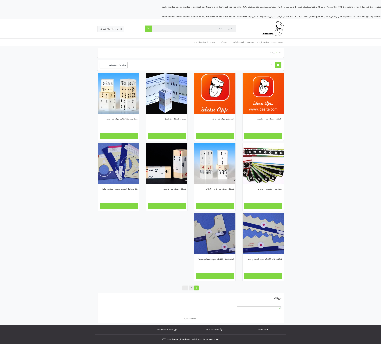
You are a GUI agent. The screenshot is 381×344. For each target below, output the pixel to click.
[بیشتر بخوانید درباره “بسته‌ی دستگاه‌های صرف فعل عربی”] (119, 136)
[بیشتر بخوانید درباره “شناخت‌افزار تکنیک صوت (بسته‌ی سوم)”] (215, 276)
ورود (117, 29)
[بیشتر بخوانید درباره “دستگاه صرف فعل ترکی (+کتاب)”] (215, 206)
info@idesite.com (165, 329)
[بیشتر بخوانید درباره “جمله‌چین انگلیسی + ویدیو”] (263, 206)
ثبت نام (103, 29)
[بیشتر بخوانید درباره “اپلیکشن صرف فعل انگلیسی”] (263, 136)
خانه (279, 53)
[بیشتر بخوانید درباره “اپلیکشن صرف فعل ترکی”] (215, 136)
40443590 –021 (212, 329)
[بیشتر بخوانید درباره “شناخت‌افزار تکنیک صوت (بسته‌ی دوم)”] (263, 276)
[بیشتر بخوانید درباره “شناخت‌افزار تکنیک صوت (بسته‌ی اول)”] (119, 206)
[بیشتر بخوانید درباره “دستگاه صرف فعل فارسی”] (167, 206)
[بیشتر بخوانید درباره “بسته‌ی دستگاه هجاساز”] (167, 136)
